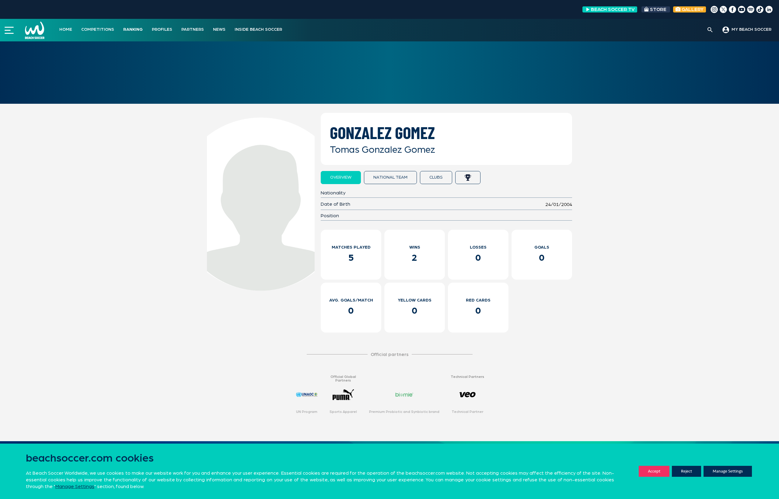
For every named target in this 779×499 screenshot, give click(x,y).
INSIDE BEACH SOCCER (258, 29)
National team (390, 177)
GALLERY (692, 9)
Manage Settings (728, 471)
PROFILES (162, 29)
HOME (65, 29)
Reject (686, 471)
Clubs (436, 177)
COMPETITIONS (97, 29)
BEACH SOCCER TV (613, 9)
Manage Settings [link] (74, 486)
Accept (654, 471)
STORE (658, 9)
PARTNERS (192, 29)
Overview (340, 177)
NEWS (219, 29)
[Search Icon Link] (710, 30)
